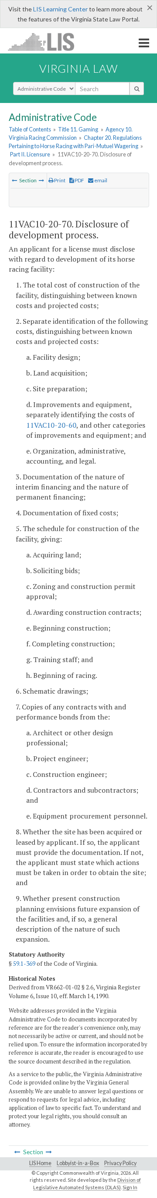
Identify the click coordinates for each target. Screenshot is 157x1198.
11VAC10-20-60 (51, 425)
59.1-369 (24, 964)
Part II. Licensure (30, 154)
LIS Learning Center (60, 9)
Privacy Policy (120, 1163)
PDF (79, 180)
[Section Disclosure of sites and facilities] (14, 180)
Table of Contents (30, 129)
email (100, 180)
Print (59, 180)
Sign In (130, 1187)
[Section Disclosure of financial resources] (41, 180)
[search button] (137, 88)
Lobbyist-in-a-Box (78, 1163)
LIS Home (40, 1163)
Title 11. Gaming (78, 129)
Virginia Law (78, 68)
